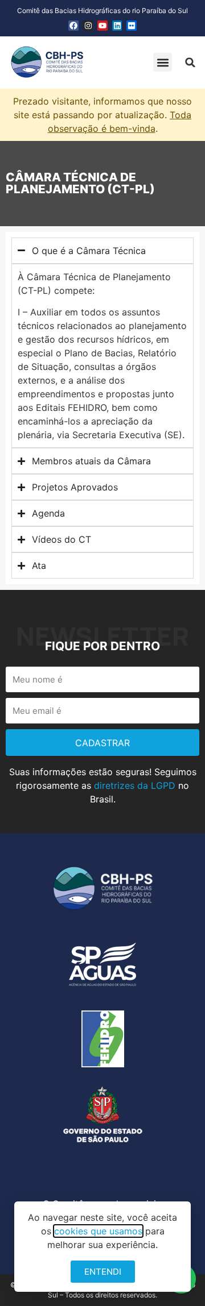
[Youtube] (102, 25)
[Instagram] (88, 25)
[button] (162, 62)
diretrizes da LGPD (134, 785)
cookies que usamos (98, 1231)
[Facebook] (73, 25)
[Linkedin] (117, 25)
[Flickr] (131, 25)
